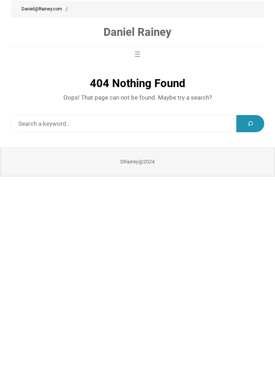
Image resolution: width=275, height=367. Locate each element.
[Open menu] (137, 54)
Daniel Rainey (137, 32)
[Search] (250, 123)
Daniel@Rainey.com (41, 8)
